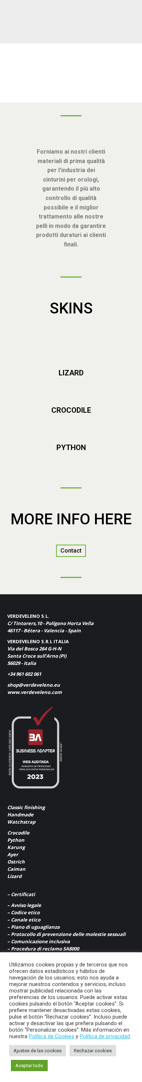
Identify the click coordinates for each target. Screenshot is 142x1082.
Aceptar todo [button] (29, 1065)
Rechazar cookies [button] (93, 1050)
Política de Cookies (51, 1036)
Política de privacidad (105, 1036)
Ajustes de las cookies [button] (37, 1050)
